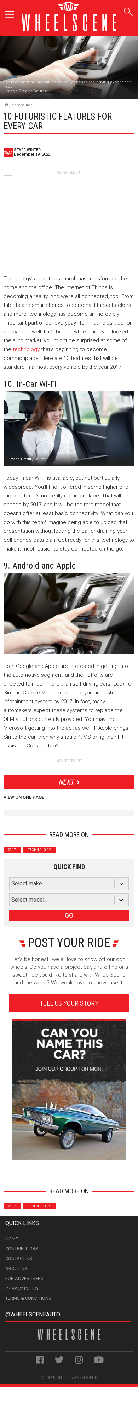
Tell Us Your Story (69, 1003)
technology (26, 349)
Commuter (22, 105)
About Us (16, 1268)
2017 (12, 850)
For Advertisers (24, 1278)
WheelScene (85, 1378)
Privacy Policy (22, 1288)
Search (128, 10)
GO (69, 915)
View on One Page (24, 797)
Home (11, 1238)
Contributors (21, 1248)
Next (66, 782)
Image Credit (18, 91)
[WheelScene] (6, 104)
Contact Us (18, 1258)
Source (40, 91)
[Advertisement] (69, 219)
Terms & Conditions (28, 1298)
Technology (39, 850)
